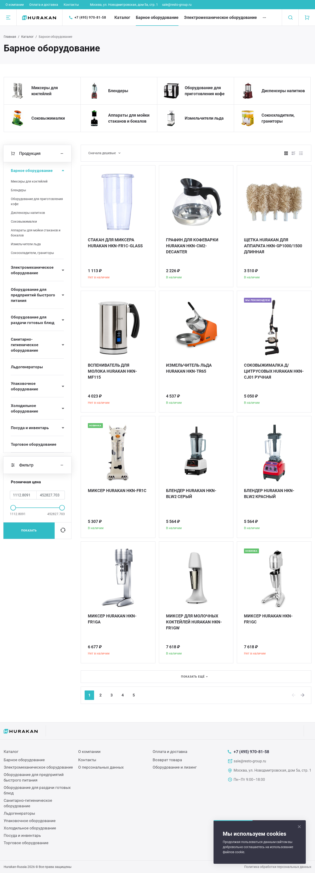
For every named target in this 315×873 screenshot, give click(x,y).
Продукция (30, 153)
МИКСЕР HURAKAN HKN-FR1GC (268, 618)
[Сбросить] (63, 530)
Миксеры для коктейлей (44, 90)
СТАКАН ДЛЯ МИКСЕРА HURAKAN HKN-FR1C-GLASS (115, 242)
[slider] (13, 507)
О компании (15, 4)
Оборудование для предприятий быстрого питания (33, 295)
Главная (10, 36)
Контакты (71, 4)
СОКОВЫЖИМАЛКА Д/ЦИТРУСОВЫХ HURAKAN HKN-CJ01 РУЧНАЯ (274, 371)
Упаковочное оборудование (24, 386)
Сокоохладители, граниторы (278, 118)
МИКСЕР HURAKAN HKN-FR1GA (112, 618)
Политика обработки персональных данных (277, 867)
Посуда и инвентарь (30, 427)
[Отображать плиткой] (286, 153)
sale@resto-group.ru (177, 4)
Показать (29, 530)
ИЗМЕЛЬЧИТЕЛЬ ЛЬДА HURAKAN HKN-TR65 (189, 368)
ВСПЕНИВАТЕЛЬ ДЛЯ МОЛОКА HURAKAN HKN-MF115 (112, 371)
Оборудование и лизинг (175, 767)
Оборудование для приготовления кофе (205, 90)
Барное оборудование (157, 17)
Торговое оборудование (33, 444)
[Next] (302, 695)
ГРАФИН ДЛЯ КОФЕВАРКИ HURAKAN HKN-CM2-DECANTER (192, 245)
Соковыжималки (48, 118)
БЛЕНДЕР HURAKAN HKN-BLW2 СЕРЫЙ (191, 493)
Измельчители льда (204, 118)
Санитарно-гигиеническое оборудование (24, 345)
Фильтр (26, 465)
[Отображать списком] (293, 153)
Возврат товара (167, 760)
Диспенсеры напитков (283, 90)
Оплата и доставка (43, 4)
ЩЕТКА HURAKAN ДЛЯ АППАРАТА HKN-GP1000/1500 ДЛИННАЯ (273, 245)
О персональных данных (101, 767)
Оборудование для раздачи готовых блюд (32, 320)
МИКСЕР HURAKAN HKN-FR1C (117, 490)
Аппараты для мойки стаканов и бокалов (128, 118)
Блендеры (118, 90)
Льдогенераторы (27, 367)
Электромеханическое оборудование (220, 17)
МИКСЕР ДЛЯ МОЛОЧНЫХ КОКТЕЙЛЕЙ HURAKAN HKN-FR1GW (194, 621)
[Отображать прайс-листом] (301, 153)
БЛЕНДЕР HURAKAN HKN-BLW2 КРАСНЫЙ (269, 493)
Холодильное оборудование (24, 408)
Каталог (122, 17)
